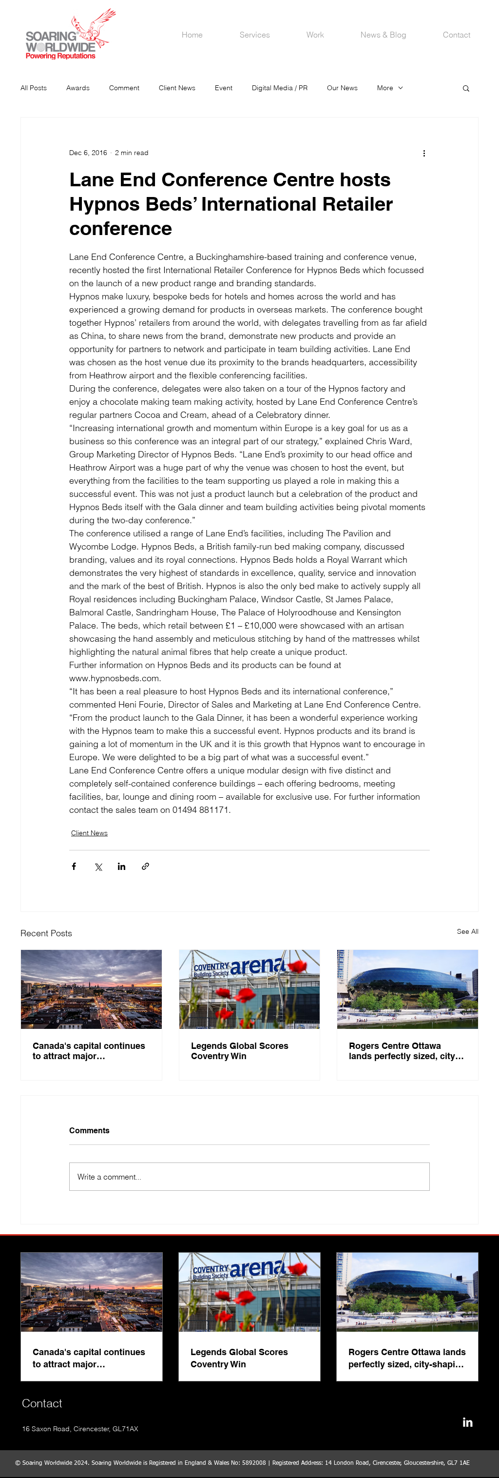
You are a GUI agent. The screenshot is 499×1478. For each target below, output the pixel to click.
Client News (177, 87)
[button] (466, 88)
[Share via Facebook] (73, 866)
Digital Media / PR (279, 87)
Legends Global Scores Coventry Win (239, 1051)
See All (468, 931)
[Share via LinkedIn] (121, 866)
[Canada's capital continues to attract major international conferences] (91, 989)
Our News (342, 87)
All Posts (33, 87)
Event (223, 87)
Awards (78, 87)
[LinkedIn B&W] (468, 1422)
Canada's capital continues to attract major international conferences (89, 1051)
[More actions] (424, 152)
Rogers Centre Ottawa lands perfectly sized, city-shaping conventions (403, 1051)
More (385, 87)
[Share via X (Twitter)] (97, 866)
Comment (124, 87)
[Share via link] (145, 866)
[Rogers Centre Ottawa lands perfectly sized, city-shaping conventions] (407, 989)
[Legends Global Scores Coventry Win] (249, 989)
